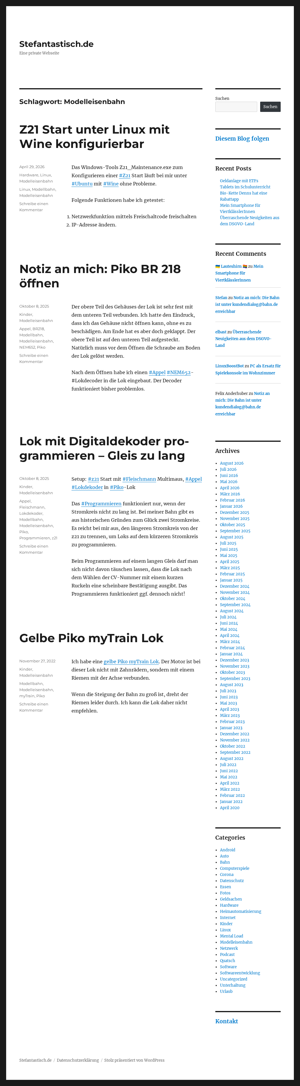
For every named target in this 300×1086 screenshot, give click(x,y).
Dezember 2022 (234, 734)
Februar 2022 (232, 795)
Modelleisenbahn (36, 181)
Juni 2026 (229, 475)
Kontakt (226, 1021)
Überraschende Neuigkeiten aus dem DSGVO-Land (243, 339)
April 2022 (229, 783)
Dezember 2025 (234, 512)
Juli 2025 (228, 543)
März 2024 (230, 641)
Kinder (25, 314)
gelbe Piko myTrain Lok (131, 661)
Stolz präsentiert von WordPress (134, 1060)
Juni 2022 (229, 770)
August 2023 (231, 684)
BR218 (38, 328)
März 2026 (230, 494)
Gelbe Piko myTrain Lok (91, 638)
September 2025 (235, 530)
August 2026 (232, 463)
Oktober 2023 (232, 672)
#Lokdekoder (87, 487)
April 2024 (229, 635)
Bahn (225, 862)
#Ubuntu (82, 184)
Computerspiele (234, 868)
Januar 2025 (231, 580)
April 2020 (229, 807)
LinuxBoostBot (229, 366)
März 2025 (230, 567)
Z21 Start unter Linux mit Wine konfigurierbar (94, 136)
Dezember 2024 (234, 586)
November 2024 (235, 592)
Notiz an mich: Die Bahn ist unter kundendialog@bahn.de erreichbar (247, 304)
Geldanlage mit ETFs (239, 180)
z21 (54, 538)
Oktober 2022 (232, 746)
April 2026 (230, 487)
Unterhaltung (233, 985)
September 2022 (235, 752)
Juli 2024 (228, 617)
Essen (225, 886)
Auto (224, 856)
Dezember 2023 (234, 660)
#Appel (157, 372)
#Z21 (124, 175)
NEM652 (27, 347)
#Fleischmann (139, 479)
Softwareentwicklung (240, 973)
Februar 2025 (232, 574)
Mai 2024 (228, 629)
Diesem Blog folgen (242, 138)
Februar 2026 (232, 500)
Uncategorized (233, 979)
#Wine (111, 184)
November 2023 (234, 666)
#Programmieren (101, 504)
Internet (228, 917)
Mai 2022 (228, 777)
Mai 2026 (229, 481)
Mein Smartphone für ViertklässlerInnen (239, 273)
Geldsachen (231, 899)
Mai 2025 (228, 555)
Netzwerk (229, 948)
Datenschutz (232, 880)
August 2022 (231, 758)
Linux (45, 175)
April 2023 (229, 709)
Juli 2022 (228, 764)
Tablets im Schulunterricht (245, 187)
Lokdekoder (30, 513)
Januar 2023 (231, 727)
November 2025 (235, 518)
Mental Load (231, 936)
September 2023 (235, 678)
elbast (220, 332)
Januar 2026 (231, 506)
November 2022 (235, 740)
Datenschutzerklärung (78, 1060)
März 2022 (230, 789)
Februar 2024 (232, 647)
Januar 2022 (231, 801)
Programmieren (34, 538)
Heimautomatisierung (240, 911)
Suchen (222, 98)
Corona (226, 874)
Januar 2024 (231, 654)
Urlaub (226, 991)
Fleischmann (32, 507)
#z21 (93, 479)
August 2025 (231, 537)
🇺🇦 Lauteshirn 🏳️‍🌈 (231, 266)
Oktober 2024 (232, 598)
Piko (41, 347)
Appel (25, 328)
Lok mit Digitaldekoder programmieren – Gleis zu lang (104, 448)
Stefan (221, 297)
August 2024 (231, 610)
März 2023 (230, 715)
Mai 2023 (228, 703)
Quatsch (227, 960)
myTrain (27, 695)
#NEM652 (179, 372)
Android (227, 850)
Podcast (227, 954)
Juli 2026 (228, 469)
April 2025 (229, 561)
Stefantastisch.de (56, 44)
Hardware (28, 175)
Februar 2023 (232, 721)
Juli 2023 (228, 690)
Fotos (225, 893)
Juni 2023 (229, 697)
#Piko (117, 487)
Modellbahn (43, 189)
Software (228, 966)
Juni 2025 (229, 549)
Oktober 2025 (232, 524)
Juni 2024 (229, 623)
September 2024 (235, 604)
